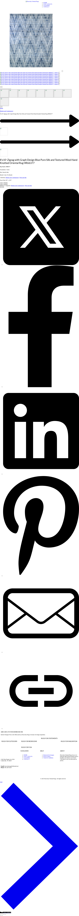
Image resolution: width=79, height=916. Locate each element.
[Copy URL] (41, 728)
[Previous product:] (39, 125)
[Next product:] (39, 146)
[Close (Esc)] (5, 914)
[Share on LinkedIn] (41, 474)
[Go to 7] (58, 93)
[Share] (3, 914)
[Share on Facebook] (41, 386)
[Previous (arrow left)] (0, 915)
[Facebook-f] (3, 773)
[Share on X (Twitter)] (41, 264)
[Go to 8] (67, 93)
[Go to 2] (13, 93)
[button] (62, 71)
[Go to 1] (4, 93)
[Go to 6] (49, 93)
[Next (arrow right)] (2, 915)
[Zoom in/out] (0, 914)
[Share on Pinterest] (41, 575)
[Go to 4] (31, 93)
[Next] (1, 87)
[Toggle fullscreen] (2, 914)
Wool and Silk (22, 177)
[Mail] (41, 652)
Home (1, 108)
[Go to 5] (40, 93)
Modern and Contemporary (6, 111)
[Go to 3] (22, 93)
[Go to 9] (4, 102)
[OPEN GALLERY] (31, 71)
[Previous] (0, 87)
